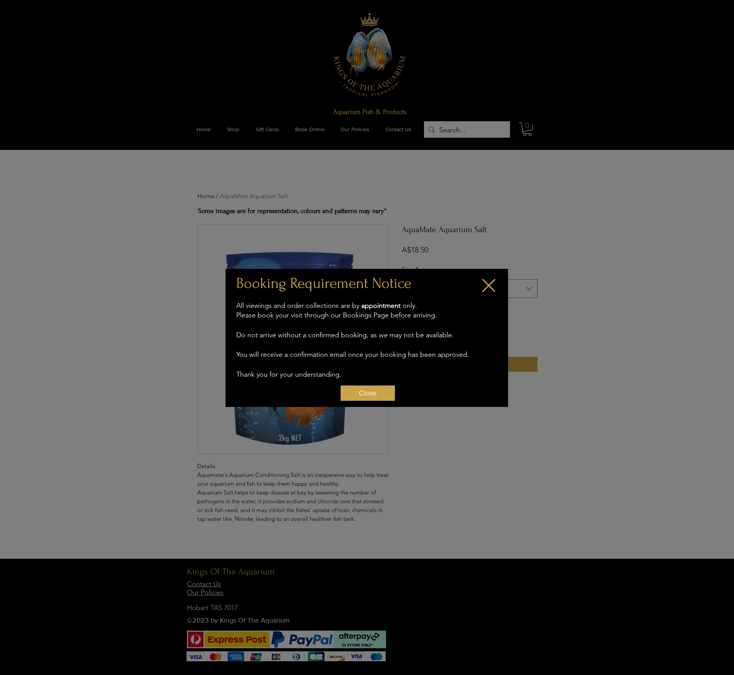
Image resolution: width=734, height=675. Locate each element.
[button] (488, 285)
